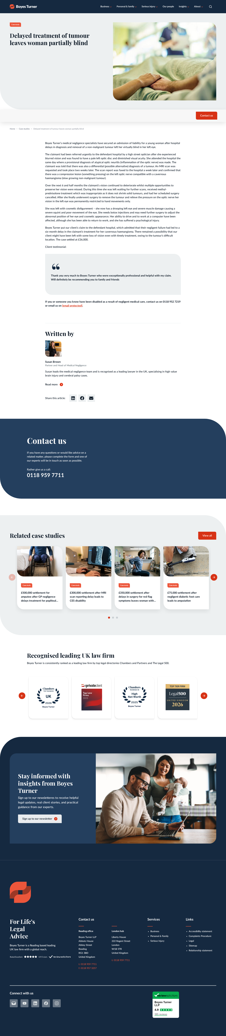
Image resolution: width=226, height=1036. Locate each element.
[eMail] (14, 1003)
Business (104, 6)
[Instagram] (57, 1003)
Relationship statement (200, 950)
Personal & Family (159, 936)
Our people (168, 6)
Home (12, 129)
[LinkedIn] (35, 1003)
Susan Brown (53, 362)
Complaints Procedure (200, 936)
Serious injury (148, 6)
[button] (210, 6)
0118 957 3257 (89, 968)
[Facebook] (46, 1003)
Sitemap (193, 946)
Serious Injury (157, 941)
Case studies (24, 129)
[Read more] (40, 577)
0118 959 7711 (45, 475)
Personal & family (125, 6)
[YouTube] (24, 1003)
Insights (183, 6)
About (197, 6)
